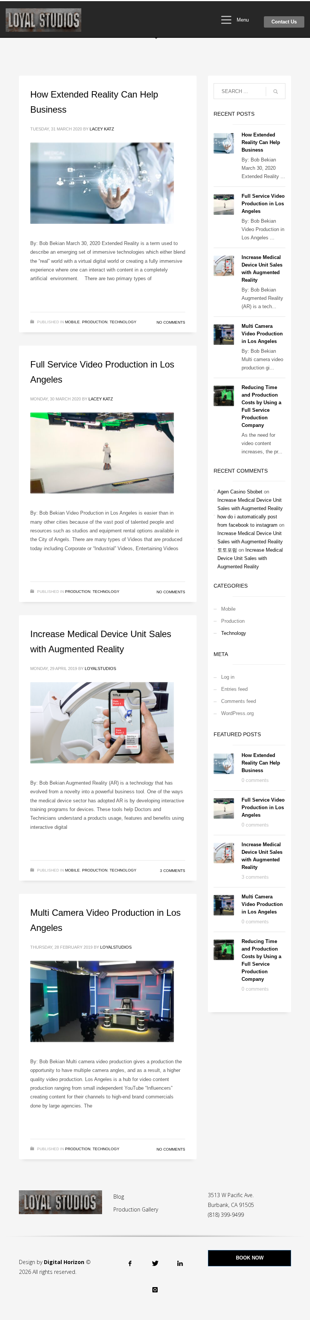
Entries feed (234, 689)
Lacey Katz (102, 129)
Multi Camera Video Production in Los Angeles (262, 333)
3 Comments (172, 871)
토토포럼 (227, 550)
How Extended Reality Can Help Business (261, 142)
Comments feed (238, 701)
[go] (275, 91)
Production (94, 322)
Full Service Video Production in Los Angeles (263, 203)
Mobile (72, 322)
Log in (227, 677)
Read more (163, 298)
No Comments (171, 322)
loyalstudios (100, 668)
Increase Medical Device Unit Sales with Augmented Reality (250, 558)
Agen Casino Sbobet (239, 492)
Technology (123, 322)
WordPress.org (237, 713)
